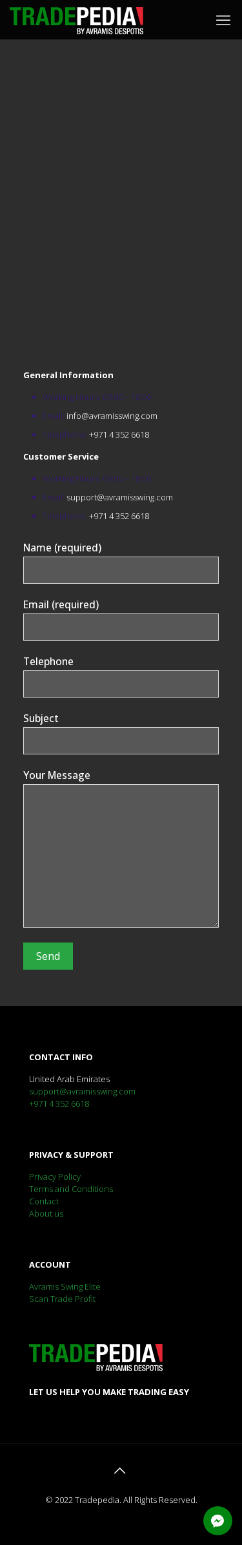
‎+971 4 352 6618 (119, 434)
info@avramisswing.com (111, 415)
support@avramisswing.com (119, 497)
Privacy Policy (55, 1176)
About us (46, 1213)
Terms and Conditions (71, 1189)
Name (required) (62, 547)
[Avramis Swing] (76, 19)
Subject (41, 718)
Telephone (48, 661)
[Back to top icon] (121, 1470)
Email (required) (61, 604)
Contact (44, 1201)
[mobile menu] (225, 19)
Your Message (56, 775)
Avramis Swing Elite (65, 1286)
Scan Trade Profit (62, 1299)
